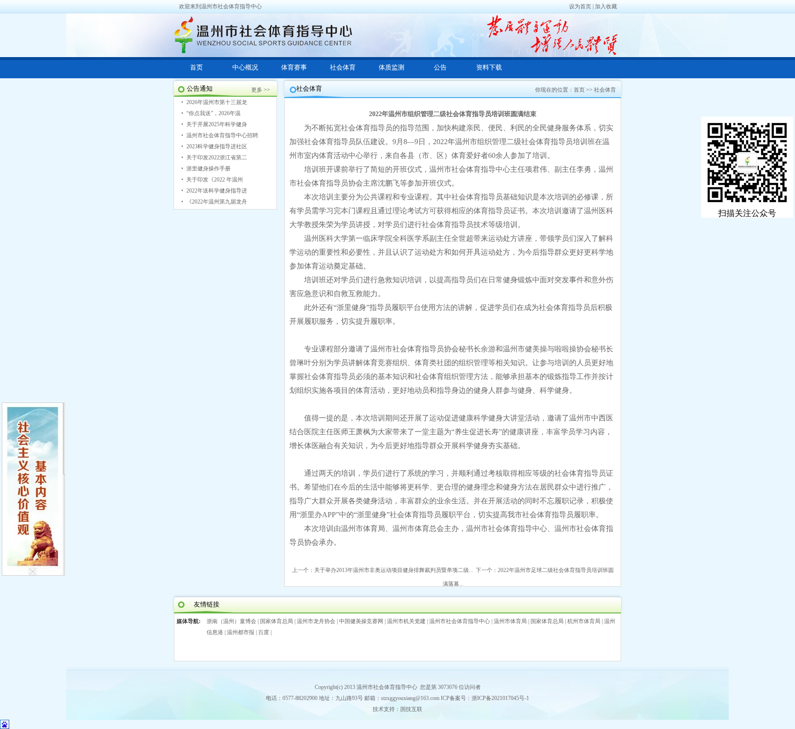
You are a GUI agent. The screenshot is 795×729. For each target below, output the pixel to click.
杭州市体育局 (583, 621)
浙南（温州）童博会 (231, 621)
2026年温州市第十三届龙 (216, 102)
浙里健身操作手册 (208, 168)
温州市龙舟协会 (316, 621)
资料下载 (489, 67)
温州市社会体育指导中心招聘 (222, 135)
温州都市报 (240, 632)
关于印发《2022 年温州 (214, 179)
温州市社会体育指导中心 (459, 621)
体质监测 (391, 67)
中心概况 (245, 67)
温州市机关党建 (406, 621)
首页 (196, 67)
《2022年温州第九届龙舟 (216, 201)
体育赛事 (294, 67)
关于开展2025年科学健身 (216, 124)
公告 (440, 67)
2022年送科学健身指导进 (216, 190)
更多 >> (260, 90)
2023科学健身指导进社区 (216, 146)
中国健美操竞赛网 (361, 621)
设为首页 (580, 6)
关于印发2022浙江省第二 (216, 157)
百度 (263, 632)
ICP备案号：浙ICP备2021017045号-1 (485, 698)
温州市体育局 (510, 621)
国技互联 (411, 709)
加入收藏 (606, 6)
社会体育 (343, 67)
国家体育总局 (276, 621)
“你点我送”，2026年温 (213, 113)
